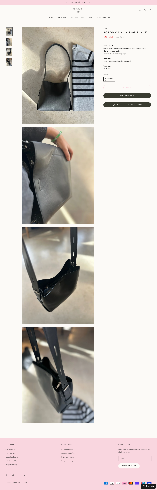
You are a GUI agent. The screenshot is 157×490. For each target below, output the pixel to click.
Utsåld (127, 87)
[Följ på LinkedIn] (24, 475)
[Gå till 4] (9, 62)
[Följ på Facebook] (7, 475)
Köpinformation (67, 449)
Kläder (50, 17)
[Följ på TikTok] (18, 475)
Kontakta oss (103, 17)
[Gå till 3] (9, 52)
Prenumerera (129, 466)
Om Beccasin (10, 449)
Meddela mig (127, 95)
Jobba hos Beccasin (12, 457)
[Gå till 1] (9, 31)
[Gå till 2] (9, 42)
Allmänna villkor (12, 461)
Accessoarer (77, 17)
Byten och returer (67, 457)
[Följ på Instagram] (12, 475)
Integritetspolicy (11, 465)
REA (90, 17)
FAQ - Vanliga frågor (69, 453)
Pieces (106, 28)
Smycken (62, 17)
